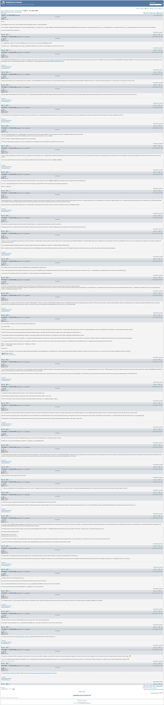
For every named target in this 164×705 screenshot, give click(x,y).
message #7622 (27, 107)
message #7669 (18, 649)
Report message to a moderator (158, 32)
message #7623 (18, 107)
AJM (3, 54)
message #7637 (18, 405)
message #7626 (18, 174)
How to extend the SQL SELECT (14, 673)
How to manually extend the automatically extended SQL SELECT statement (42, 673)
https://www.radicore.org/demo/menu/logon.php (55, 59)
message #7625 (27, 174)
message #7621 (18, 74)
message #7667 (18, 613)
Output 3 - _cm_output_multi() (8, 15)
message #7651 (18, 548)
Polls (12, 12)
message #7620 (18, 52)
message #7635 (18, 386)
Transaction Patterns (18, 10)
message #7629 (18, 233)
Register (153, 8)
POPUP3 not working (152, 687)
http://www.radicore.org (5, 101)
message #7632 (18, 295)
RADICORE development (9, 10)
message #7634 (27, 386)
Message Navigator (18, 12)
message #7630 (18, 261)
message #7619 (18, 36)
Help (143, 8)
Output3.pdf (11, 353)
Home (161, 8)
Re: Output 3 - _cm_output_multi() (9, 36)
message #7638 (18, 431)
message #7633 (18, 317)
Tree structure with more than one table (155, 689)
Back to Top (82, 691)
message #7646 (18, 469)
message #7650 (27, 548)
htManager (4, 16)
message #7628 (18, 217)
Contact (79, 700)
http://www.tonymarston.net (6, 66)
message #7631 (18, 279)
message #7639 (18, 447)
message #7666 (27, 613)
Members (147, 8)
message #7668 (18, 629)
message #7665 (18, 571)
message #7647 (27, 494)
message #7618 (17, 15)
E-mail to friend (4, 13)
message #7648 (18, 494)
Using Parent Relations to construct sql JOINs (24, 636)
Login (157, 8)
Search (138, 8)
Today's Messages (7, 12)
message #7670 (18, 665)
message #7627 (27, 217)
